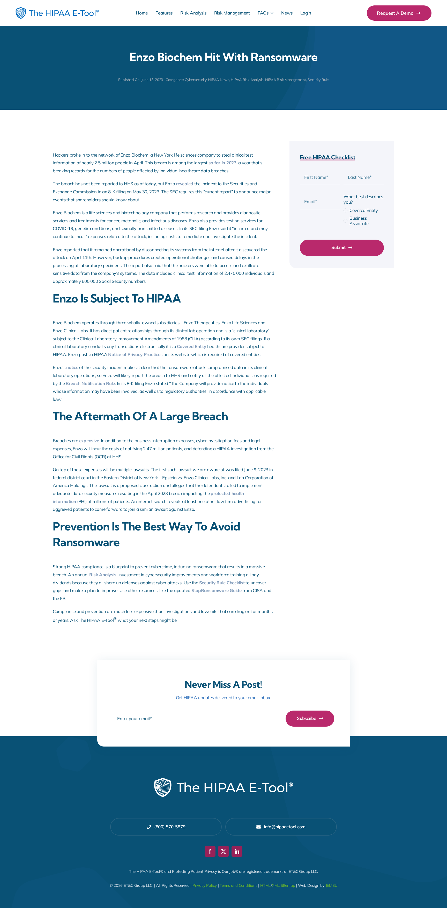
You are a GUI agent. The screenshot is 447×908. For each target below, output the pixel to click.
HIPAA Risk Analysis (247, 79)
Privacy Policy (204, 885)
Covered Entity (191, 346)
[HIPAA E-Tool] (57, 9)
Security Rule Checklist (222, 582)
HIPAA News (218, 79)
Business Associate (359, 220)
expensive (89, 440)
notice (72, 367)
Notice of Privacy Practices (135, 354)
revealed (184, 183)
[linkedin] (237, 851)
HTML (265, 885)
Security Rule (318, 79)
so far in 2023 (222, 162)
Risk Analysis (102, 574)
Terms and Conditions (238, 885)
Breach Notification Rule (90, 383)
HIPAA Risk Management (285, 79)
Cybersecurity (195, 79)
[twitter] (223, 851)
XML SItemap (283, 885)
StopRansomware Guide (216, 590)
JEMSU (332, 885)
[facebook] (210, 851)
